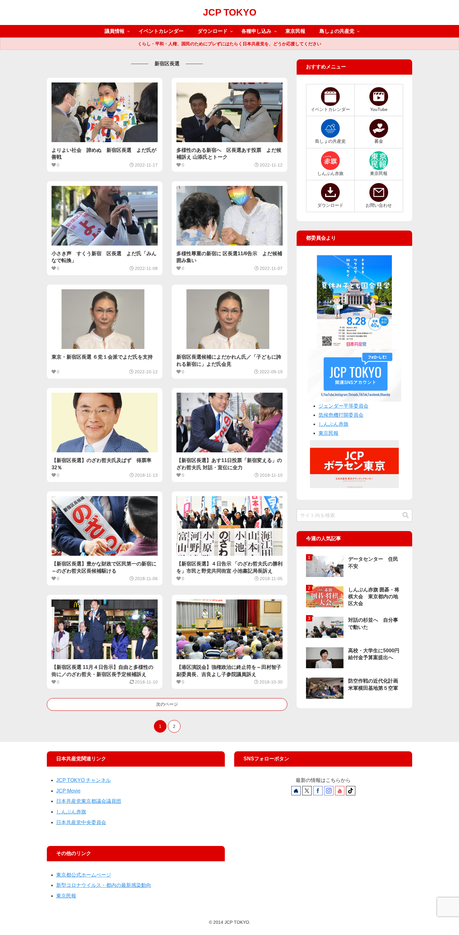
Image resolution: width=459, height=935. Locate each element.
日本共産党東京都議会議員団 (88, 801)
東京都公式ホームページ (83, 875)
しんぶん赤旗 (333, 424)
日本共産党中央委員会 (81, 822)
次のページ (167, 704)
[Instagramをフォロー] (328, 790)
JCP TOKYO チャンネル (83, 780)
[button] (405, 515)
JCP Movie (68, 790)
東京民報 (328, 433)
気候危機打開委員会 (340, 415)
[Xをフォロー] (307, 790)
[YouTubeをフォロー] (339, 790)
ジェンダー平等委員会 (343, 406)
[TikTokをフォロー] (350, 790)
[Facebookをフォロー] (318, 790)
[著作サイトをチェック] (296, 790)
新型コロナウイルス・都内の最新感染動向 (103, 885)
